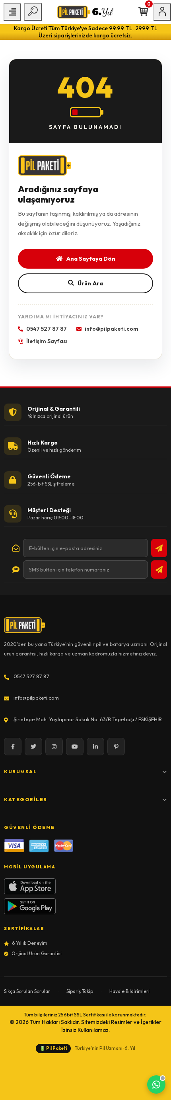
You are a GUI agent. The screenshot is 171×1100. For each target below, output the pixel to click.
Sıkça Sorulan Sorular (27, 991)
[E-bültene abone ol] (159, 548)
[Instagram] (54, 746)
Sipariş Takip (79, 991)
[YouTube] (75, 746)
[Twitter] (33, 746)
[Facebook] (12, 746)
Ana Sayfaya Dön (90, 258)
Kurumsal (20, 771)
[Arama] (33, 12)
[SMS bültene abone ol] (159, 569)
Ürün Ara (90, 283)
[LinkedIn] (95, 746)
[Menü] (12, 12)
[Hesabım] (162, 12)
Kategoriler (25, 799)
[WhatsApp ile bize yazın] (156, 1084)
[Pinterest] (116, 746)
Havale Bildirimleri (129, 991)
